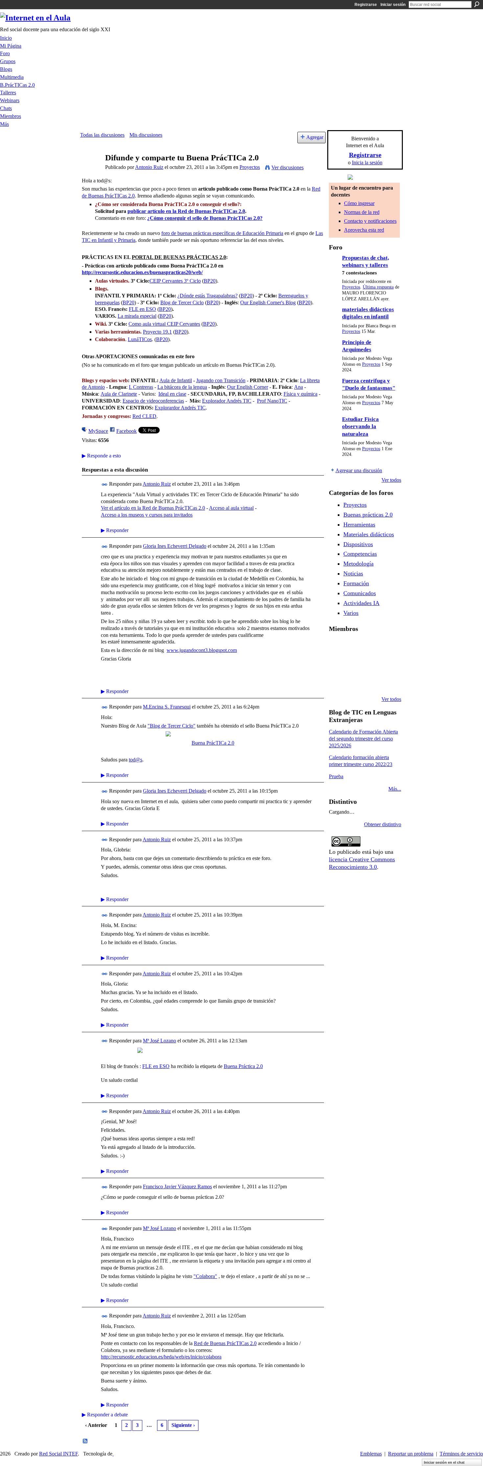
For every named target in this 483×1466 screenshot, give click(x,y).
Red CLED (144, 416)
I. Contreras (141, 387)
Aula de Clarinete (119, 394)
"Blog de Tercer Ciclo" (172, 726)
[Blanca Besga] (387, 664)
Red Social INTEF (58, 1453)
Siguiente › (183, 1425)
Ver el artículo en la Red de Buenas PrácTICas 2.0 (153, 508)
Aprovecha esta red (364, 230)
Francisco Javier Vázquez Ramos (177, 1186)
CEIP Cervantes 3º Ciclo (175, 281)
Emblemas (371, 1453)
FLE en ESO (142, 309)
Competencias (360, 553)
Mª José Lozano (159, 1040)
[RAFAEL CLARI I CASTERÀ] (370, 646)
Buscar (476, 4)
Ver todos (391, 480)
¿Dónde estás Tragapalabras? (207, 295)
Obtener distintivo (382, 824)
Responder (114, 530)
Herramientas (359, 524)
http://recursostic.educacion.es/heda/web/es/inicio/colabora (161, 1357)
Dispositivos (358, 544)
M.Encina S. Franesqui (167, 707)
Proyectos (250, 167)
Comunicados (359, 593)
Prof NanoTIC (272, 401)
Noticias (353, 573)
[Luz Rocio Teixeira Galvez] (337, 681)
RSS (85, 1441)
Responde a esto (101, 455)
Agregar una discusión (358, 470)
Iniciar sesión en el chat (444, 1462)
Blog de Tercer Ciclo (182, 302)
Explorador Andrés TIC (226, 401)
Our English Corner (247, 387)
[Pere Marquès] (353, 681)
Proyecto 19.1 (157, 332)
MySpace (98, 431)
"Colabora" (205, 1276)
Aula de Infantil (175, 380)
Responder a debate (105, 1414)
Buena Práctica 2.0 (243, 1066)
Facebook (126, 431)
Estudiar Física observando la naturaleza (360, 426)
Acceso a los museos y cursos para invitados (147, 515)
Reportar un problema (410, 1453)
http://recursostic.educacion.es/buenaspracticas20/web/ (142, 272)
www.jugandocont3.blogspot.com (202, 650)
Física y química (300, 394)
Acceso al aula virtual (231, 508)
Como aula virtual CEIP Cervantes (164, 324)
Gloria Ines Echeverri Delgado (174, 546)
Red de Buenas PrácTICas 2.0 (225, 1343)
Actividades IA (361, 603)
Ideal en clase (172, 394)
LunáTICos (140, 339)
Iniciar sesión (392, 4)
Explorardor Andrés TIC (180, 407)
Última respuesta (378, 287)
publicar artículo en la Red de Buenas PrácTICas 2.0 (186, 211)
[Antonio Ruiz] (90, 170)
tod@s (135, 759)
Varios (350, 613)
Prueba (336, 776)
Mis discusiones (145, 135)
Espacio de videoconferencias (153, 401)
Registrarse (366, 4)
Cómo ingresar (359, 203)
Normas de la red (362, 212)
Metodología (358, 563)
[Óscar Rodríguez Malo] (387, 646)
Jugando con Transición (220, 380)
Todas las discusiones (102, 135)
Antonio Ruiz (149, 167)
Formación (356, 583)
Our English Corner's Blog (268, 302)
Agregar (314, 137)
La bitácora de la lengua (182, 387)
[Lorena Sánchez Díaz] (353, 664)
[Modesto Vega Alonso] (337, 664)
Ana (298, 387)
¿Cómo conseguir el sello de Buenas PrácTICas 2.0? (205, 218)
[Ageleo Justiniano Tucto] (353, 646)
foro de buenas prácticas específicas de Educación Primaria (222, 233)
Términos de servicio (461, 1453)
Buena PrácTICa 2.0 (213, 743)
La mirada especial (137, 316)
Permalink (105, 484)
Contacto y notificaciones (370, 221)
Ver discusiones (287, 167)
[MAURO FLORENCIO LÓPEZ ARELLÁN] (337, 646)
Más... (394, 789)
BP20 (210, 281)
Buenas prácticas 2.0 (368, 514)
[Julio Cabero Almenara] (370, 681)
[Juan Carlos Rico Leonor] (370, 664)
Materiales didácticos (368, 534)
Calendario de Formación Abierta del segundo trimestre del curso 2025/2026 (363, 738)
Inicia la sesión (367, 162)
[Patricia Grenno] (387, 681)
